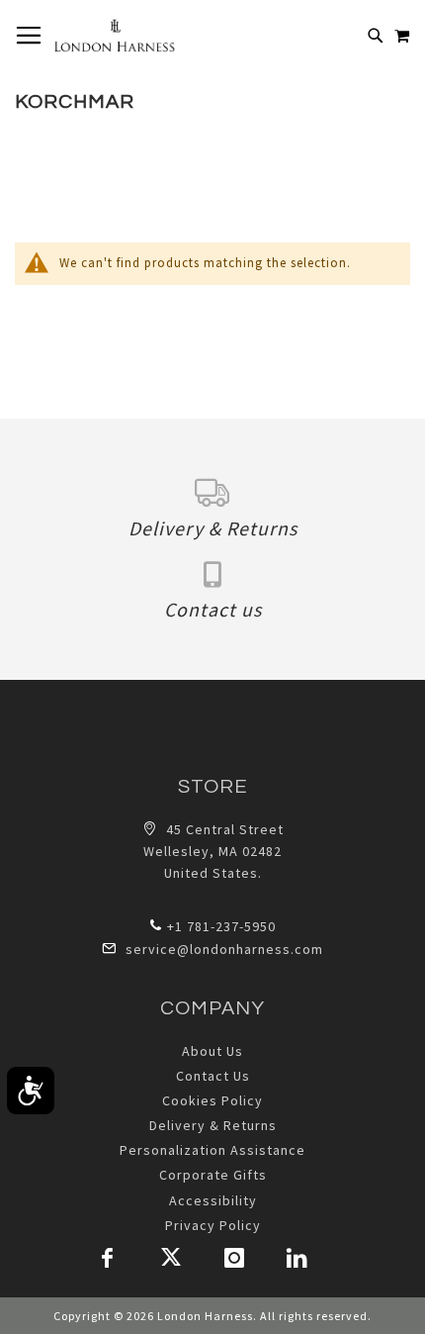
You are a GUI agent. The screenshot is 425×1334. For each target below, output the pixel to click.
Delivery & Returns (213, 1125)
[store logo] (114, 35)
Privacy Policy (213, 1225)
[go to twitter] (171, 1258)
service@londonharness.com (224, 949)
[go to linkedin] (297, 1258)
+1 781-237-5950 (221, 926)
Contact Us (213, 1076)
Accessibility (213, 1200)
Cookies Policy (212, 1100)
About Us (212, 1051)
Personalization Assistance (212, 1150)
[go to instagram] (234, 1258)
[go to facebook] (108, 1258)
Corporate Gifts (213, 1175)
